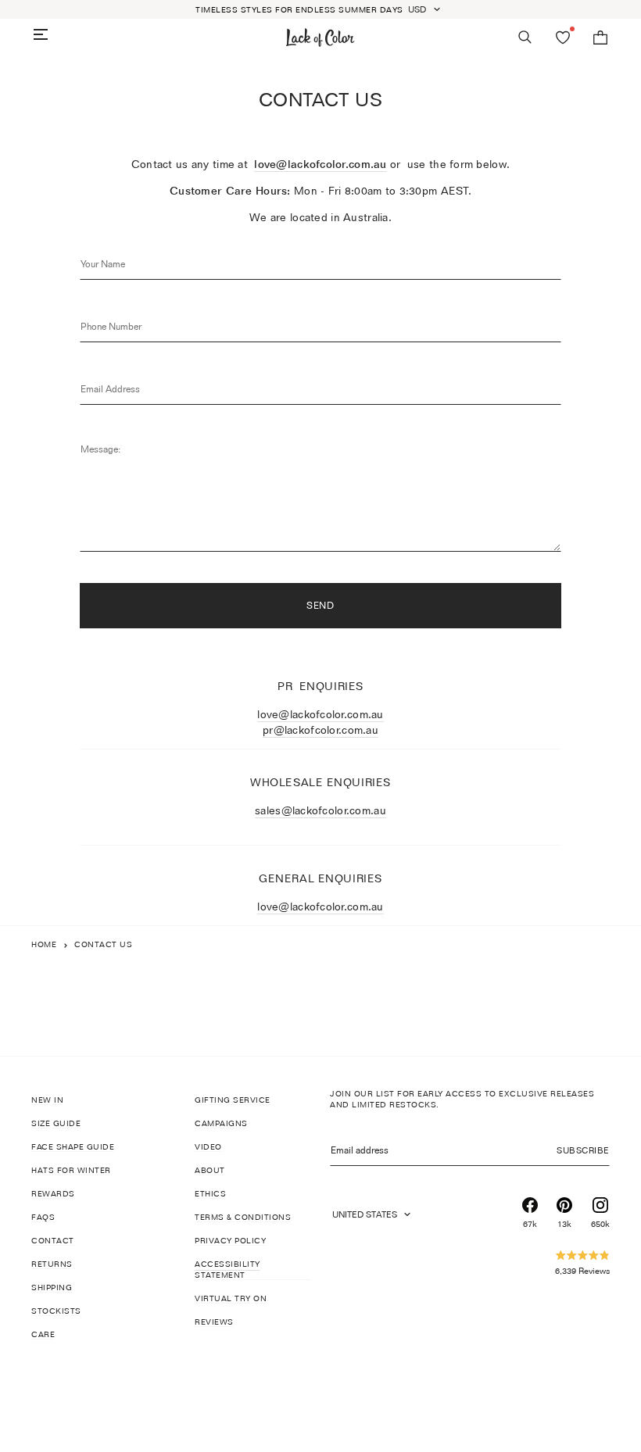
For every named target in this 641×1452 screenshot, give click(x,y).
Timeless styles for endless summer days (299, 9)
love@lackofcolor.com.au (320, 163)
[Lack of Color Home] (320, 37)
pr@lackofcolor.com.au (320, 729)
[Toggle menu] (40, 34)
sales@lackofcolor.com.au (320, 810)
